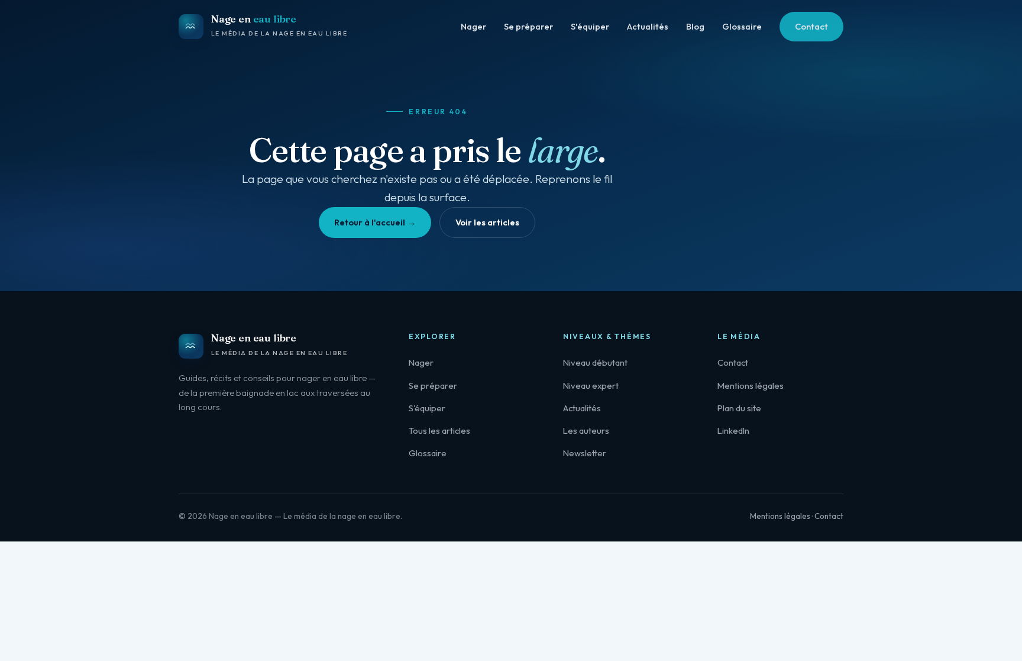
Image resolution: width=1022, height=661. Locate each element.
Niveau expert (591, 385)
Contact (811, 26)
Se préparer (528, 26)
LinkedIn (733, 430)
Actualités (647, 26)
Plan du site (739, 408)
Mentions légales (750, 385)
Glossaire (742, 26)
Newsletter (584, 453)
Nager (473, 26)
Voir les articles (487, 222)
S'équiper (590, 26)
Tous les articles (439, 430)
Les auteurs (586, 430)
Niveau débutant (595, 362)
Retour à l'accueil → (375, 222)
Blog (695, 26)
